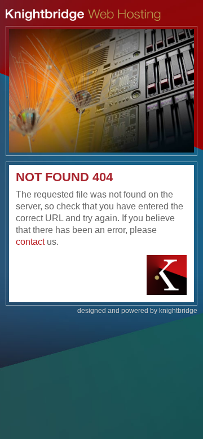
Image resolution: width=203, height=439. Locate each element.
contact (30, 242)
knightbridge (178, 311)
